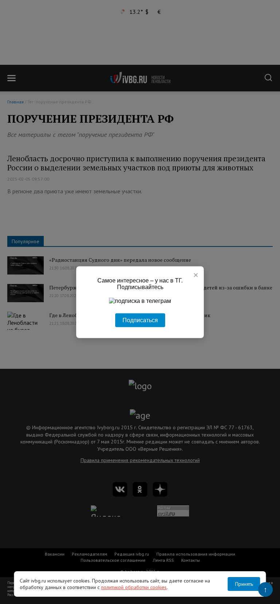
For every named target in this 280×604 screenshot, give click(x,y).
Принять (244, 584)
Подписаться (140, 320)
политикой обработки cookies (134, 587)
